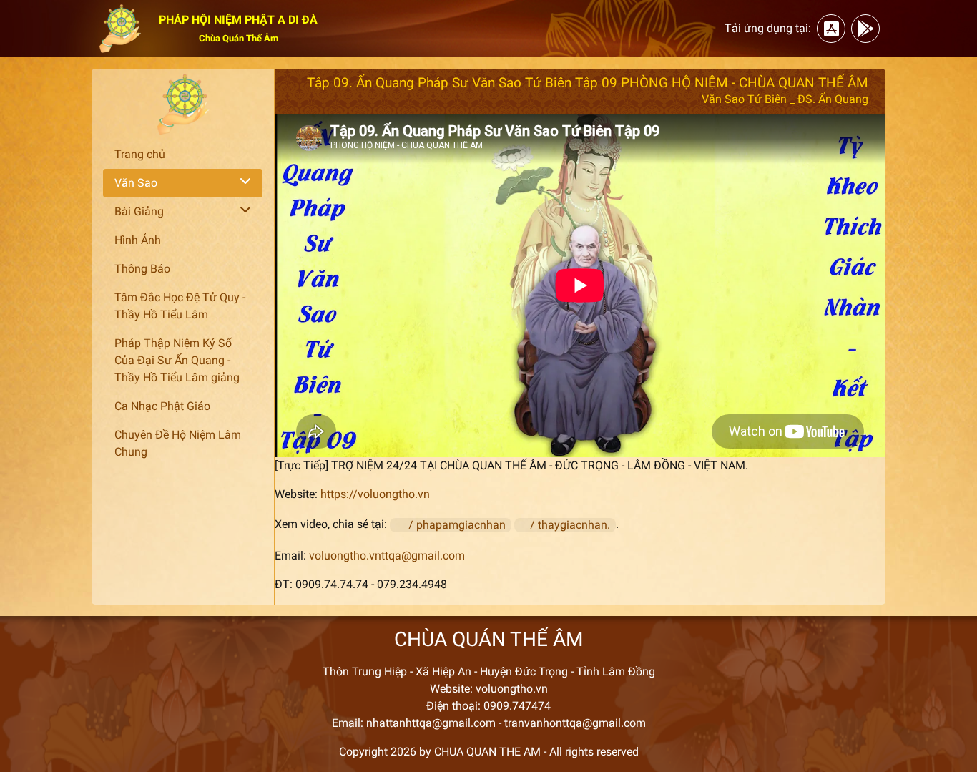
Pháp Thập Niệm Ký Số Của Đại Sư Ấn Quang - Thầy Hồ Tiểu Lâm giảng (177, 360)
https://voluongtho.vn (375, 494)
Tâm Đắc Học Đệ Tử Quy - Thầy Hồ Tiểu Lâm (179, 305)
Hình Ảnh (137, 240)
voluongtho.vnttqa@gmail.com (387, 555)
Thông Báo (142, 268)
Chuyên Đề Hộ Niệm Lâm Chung (177, 443)
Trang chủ (139, 154)
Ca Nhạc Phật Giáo (162, 406)
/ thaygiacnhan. (571, 525)
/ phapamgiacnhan (458, 525)
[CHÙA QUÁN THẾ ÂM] (183, 104)
